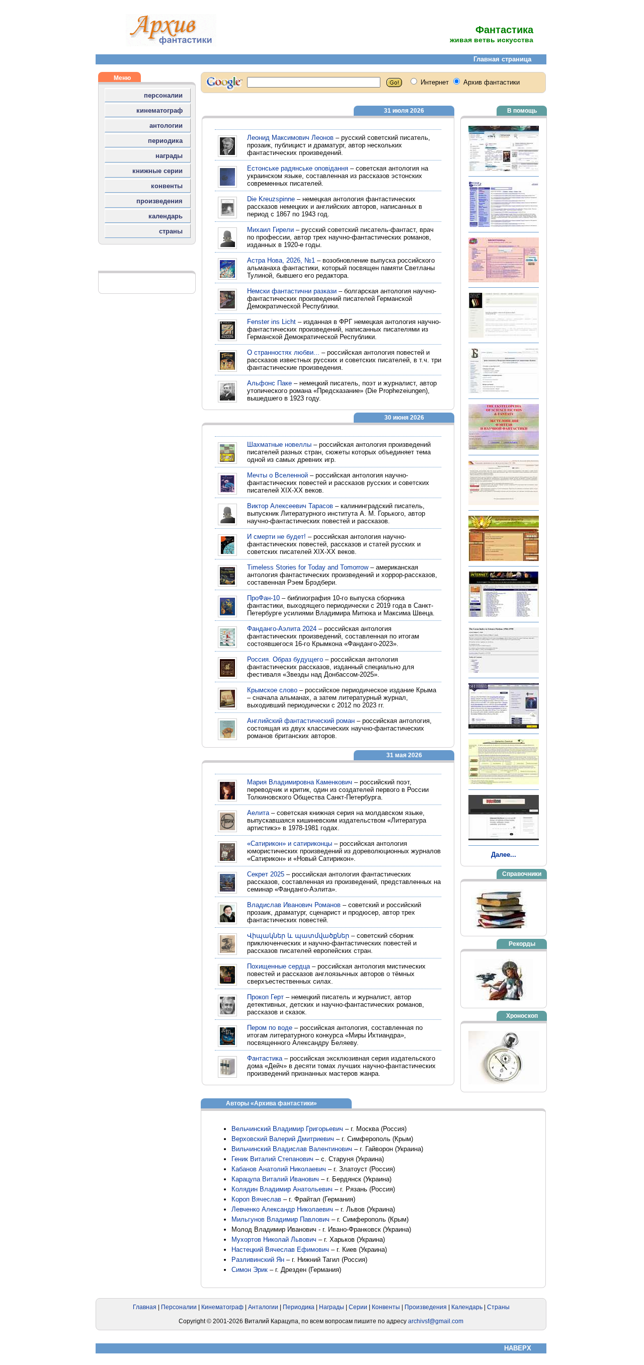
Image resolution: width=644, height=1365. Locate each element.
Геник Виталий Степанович (272, 1159)
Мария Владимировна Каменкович (299, 782)
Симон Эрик (249, 1269)
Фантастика (264, 1058)
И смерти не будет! (276, 536)
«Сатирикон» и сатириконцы (289, 843)
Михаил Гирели (270, 229)
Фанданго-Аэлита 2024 (281, 628)
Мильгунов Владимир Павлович (280, 1219)
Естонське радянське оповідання (297, 168)
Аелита (258, 813)
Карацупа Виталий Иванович (275, 1179)
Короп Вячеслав (256, 1199)
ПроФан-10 (263, 598)
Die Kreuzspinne (271, 199)
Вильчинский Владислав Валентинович (291, 1149)
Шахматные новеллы (279, 444)
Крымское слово (272, 690)
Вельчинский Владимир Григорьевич (287, 1129)
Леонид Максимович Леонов (290, 137)
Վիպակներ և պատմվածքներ (298, 935)
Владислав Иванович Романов (294, 905)
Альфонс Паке (269, 383)
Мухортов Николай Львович (273, 1239)
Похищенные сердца (278, 966)
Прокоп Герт (265, 997)
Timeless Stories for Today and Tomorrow (307, 567)
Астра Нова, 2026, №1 (281, 260)
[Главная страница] (171, 44)
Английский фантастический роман (301, 721)
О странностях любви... (283, 352)
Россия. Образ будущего (285, 659)
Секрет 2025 (265, 874)
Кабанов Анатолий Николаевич (278, 1169)
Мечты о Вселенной (277, 475)
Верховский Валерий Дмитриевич (282, 1139)
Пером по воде (269, 1027)
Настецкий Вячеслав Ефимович (280, 1249)
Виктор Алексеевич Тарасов (290, 506)
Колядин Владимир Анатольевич (282, 1189)
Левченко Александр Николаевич (282, 1209)
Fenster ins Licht (271, 322)
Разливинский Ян (257, 1259)
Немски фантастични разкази (292, 291)
